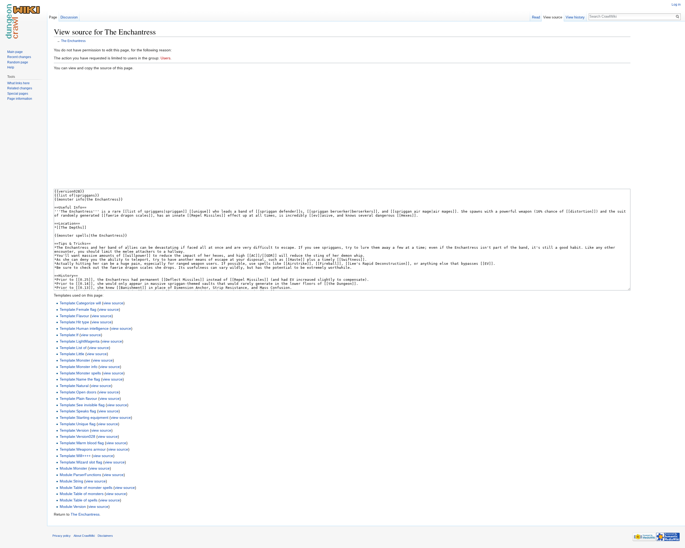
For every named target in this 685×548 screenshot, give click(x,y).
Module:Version (73, 506)
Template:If (69, 335)
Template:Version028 (77, 436)
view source (113, 303)
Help (10, 67)
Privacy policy (61, 535)
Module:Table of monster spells (86, 487)
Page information (19, 99)
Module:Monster (73, 468)
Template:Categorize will (80, 303)
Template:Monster (75, 360)
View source (552, 17)
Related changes (19, 88)
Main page (15, 52)
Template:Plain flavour (78, 398)
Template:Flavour (74, 316)
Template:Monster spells (80, 373)
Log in (676, 4)
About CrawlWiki (84, 535)
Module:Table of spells (78, 500)
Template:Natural (74, 386)
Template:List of (73, 348)
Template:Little (72, 354)
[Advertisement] (657, 107)
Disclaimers (105, 535)
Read (536, 17)
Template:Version (74, 430)
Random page (17, 62)
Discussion (69, 17)
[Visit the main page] (23, 21)
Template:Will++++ (75, 456)
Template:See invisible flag (82, 405)
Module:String (71, 481)
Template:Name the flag (80, 379)
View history (575, 17)
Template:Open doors (78, 392)
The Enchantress (73, 41)
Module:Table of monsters (82, 494)
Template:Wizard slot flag (81, 462)
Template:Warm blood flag (82, 443)
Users (165, 58)
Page (53, 17)
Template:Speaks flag (78, 411)
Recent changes (19, 57)
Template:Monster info (78, 367)
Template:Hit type (74, 322)
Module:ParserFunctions (80, 475)
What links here (18, 83)
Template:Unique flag (78, 424)
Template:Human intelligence (84, 328)
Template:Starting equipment (84, 417)
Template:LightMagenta (80, 341)
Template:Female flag (78, 309)
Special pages (17, 93)
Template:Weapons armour (83, 449)
